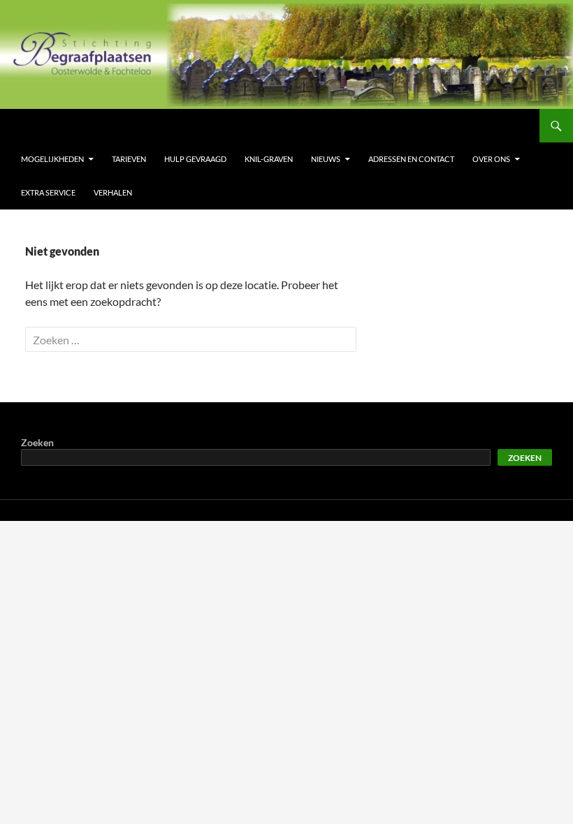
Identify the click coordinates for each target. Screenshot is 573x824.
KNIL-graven (269, 158)
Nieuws (325, 158)
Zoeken (37, 442)
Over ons (491, 158)
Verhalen (113, 192)
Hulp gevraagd (195, 158)
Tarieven (129, 158)
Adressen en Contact (411, 158)
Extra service (48, 192)
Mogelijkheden (52, 158)
